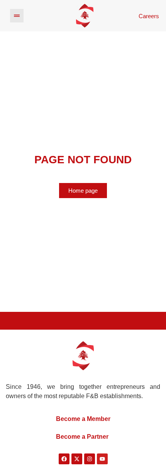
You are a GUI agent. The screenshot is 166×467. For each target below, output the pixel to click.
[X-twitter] (76, 458)
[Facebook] (64, 458)
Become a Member (83, 419)
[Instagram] (89, 458)
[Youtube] (102, 458)
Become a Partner (82, 436)
